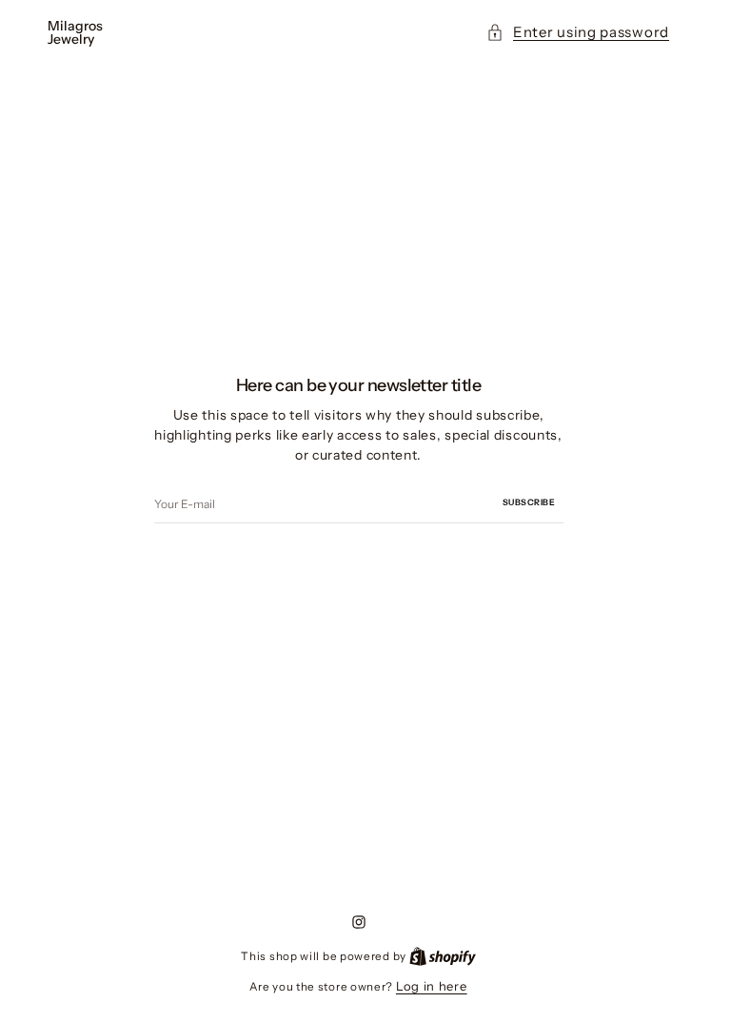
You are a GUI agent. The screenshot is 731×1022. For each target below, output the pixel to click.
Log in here (431, 985)
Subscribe (529, 502)
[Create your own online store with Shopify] (442, 955)
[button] (577, 33)
